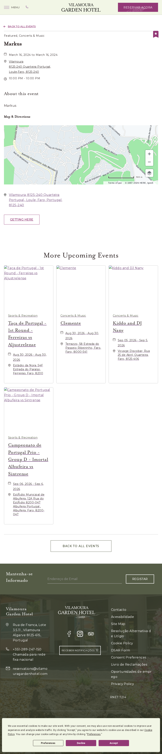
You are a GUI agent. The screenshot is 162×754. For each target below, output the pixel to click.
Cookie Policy (122, 643)
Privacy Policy (122, 684)
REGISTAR (140, 579)
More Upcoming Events (81, 255)
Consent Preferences (128, 657)
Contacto (118, 610)
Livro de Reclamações (129, 664)
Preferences (48, 743)
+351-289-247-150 (27, 649)
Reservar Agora (138, 7)
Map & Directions (17, 117)
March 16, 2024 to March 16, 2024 (33, 55)
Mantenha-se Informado (19, 577)
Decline (81, 743)
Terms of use (115, 183)
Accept (114, 743)
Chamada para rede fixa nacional (29, 657)
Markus (13, 43)
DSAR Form (120, 650)
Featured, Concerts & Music (24, 35)
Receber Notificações (78, 650)
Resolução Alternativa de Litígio (131, 633)
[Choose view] (149, 173)
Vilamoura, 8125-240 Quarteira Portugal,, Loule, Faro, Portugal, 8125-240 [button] (35, 200)
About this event (21, 93)
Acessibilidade (122, 617)
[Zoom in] (149, 154)
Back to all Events (22, 26)
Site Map (118, 624)
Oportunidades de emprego (131, 674)
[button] (30, 67)
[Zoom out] (149, 162)
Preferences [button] (94, 734)
